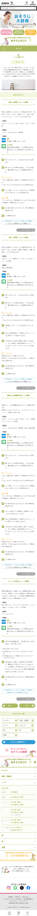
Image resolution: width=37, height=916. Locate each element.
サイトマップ (23, 901)
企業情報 (10, 897)
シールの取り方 (17, 827)
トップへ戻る (26, 230)
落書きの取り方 (17, 830)
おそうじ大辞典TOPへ (18, 742)
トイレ (5, 725)
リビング (23, 725)
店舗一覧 (17, 897)
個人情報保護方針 (28, 899)
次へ (27, 705)
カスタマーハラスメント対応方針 (12, 899)
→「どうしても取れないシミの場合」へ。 (18, 223)
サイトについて (14, 901)
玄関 (4, 735)
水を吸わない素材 (17, 797)
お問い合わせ (25, 897)
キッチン (6, 720)
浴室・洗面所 (24, 720)
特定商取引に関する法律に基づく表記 (18, 903)
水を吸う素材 (16, 802)
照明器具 (15, 792)
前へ (9, 705)
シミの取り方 (16, 815)
